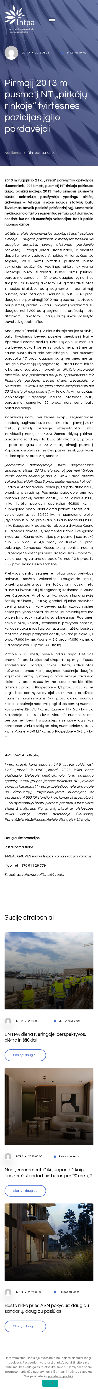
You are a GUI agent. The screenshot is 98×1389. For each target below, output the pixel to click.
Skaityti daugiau (25, 1055)
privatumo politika (60, 1376)
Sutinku (50, 1383)
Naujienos (13, 153)
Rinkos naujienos (42, 153)
